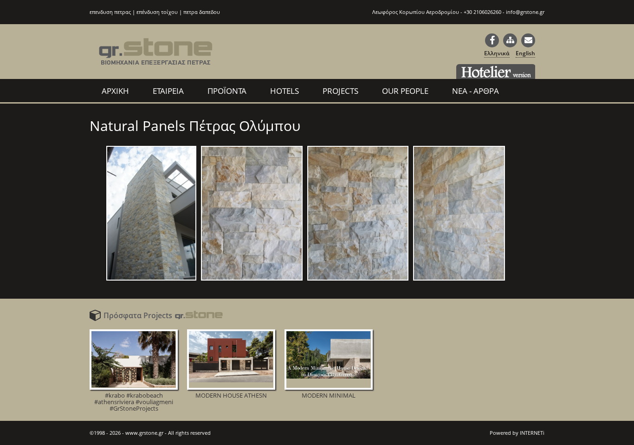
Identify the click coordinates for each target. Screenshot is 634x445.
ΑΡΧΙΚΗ (115, 90)
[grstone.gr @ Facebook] (492, 40)
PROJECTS (340, 90)
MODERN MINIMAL (329, 395)
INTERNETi (532, 432)
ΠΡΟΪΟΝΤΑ (226, 90)
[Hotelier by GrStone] (495, 71)
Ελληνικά (497, 53)
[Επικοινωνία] (528, 40)
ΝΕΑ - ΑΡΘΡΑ (475, 90)
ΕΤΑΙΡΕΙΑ (168, 90)
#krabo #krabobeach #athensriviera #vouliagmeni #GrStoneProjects (133, 401)
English (525, 53)
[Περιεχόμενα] (510, 40)
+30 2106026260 (482, 11)
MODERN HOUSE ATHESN (231, 395)
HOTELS (284, 90)
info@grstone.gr (525, 11)
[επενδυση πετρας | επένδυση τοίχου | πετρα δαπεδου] (156, 57)
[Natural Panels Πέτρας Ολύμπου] (151, 280)
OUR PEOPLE (405, 90)
